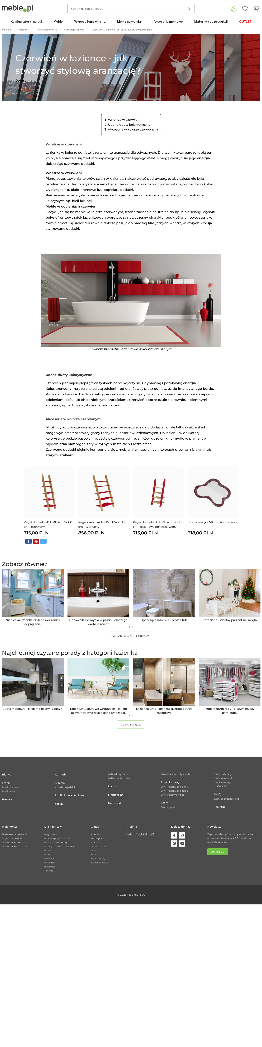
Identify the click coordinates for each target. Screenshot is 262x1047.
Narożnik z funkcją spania (175, 774)
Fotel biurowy (10, 787)
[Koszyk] (256, 8)
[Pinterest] (174, 843)
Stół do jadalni (169, 807)
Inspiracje (49, 866)
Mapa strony (98, 858)
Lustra (112, 786)
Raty (47, 854)
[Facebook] (174, 835)
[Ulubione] (245, 8)
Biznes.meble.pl (100, 862)
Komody (61, 774)
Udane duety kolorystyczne (129, 124)
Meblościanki (117, 795)
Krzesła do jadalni (65, 787)
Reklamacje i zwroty (56, 842)
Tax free (48, 870)
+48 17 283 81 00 (140, 834)
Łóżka (59, 804)
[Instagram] (182, 835)
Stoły (164, 803)
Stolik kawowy (222, 782)
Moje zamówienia (12, 838)
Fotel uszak (8, 791)
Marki (94, 854)
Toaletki (219, 807)
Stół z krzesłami (223, 778)
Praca (94, 842)
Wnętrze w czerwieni (124, 119)
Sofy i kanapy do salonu (174, 786)
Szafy (217, 794)
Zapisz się (217, 851)
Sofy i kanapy (170, 782)
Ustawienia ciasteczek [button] (14, 846)
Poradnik (49, 862)
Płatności (49, 858)
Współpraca (98, 838)
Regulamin (50, 834)
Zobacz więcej (131, 724)
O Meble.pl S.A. (99, 846)
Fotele (6, 783)
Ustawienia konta (12, 842)
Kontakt (95, 834)
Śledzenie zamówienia (14, 834)
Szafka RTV (220, 786)
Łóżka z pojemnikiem (120, 778)
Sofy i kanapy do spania (174, 790)
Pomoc (48, 850)
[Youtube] (182, 843)
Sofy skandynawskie (172, 794)
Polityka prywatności (56, 838)
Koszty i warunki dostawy (59, 846)
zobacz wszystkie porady (131, 635)
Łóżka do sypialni (118, 774)
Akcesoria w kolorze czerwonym (133, 129)
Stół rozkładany (223, 774)
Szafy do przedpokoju (226, 798)
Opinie (94, 850)
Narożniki (114, 803)
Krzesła (60, 783)
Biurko (6, 774)
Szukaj (188, 8)
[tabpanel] (33, 597)
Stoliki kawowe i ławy (70, 795)
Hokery (7, 799)
